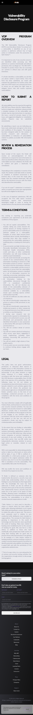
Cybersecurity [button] (16, 658)
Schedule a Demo (16, 579)
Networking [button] (16, 656)
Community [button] (16, 639)
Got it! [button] (27, 709)
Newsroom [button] (16, 642)
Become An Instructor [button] (16, 634)
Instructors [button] (16, 671)
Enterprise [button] (16, 682)
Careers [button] (16, 632)
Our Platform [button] (16, 637)
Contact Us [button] (16, 629)
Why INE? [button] (16, 653)
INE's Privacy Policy (16, 606)
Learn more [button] (6, 709)
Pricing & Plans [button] (16, 679)
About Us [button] (16, 626)
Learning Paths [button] (16, 666)
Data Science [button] (16, 661)
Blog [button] (16, 645)
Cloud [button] (16, 663)
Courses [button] (16, 668)
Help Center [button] (16, 690)
